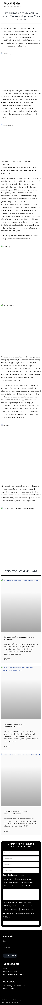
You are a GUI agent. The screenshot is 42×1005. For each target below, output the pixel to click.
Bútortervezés (9, 886)
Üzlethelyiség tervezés (11, 882)
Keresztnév (7, 945)
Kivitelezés (29, 886)
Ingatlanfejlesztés (27, 882)
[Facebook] (3, 993)
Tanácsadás (20, 886)
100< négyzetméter (27, 909)
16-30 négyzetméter (25, 902)
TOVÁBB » (7, 659)
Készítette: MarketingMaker (10, 1002)
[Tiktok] (10, 993)
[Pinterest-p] (13, 993)
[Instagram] (7, 993)
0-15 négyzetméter (10, 902)
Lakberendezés (9, 879)
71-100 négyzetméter (11, 909)
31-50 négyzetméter (11, 906)
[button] (35, 4)
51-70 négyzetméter (26, 906)
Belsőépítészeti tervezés (25, 879)
